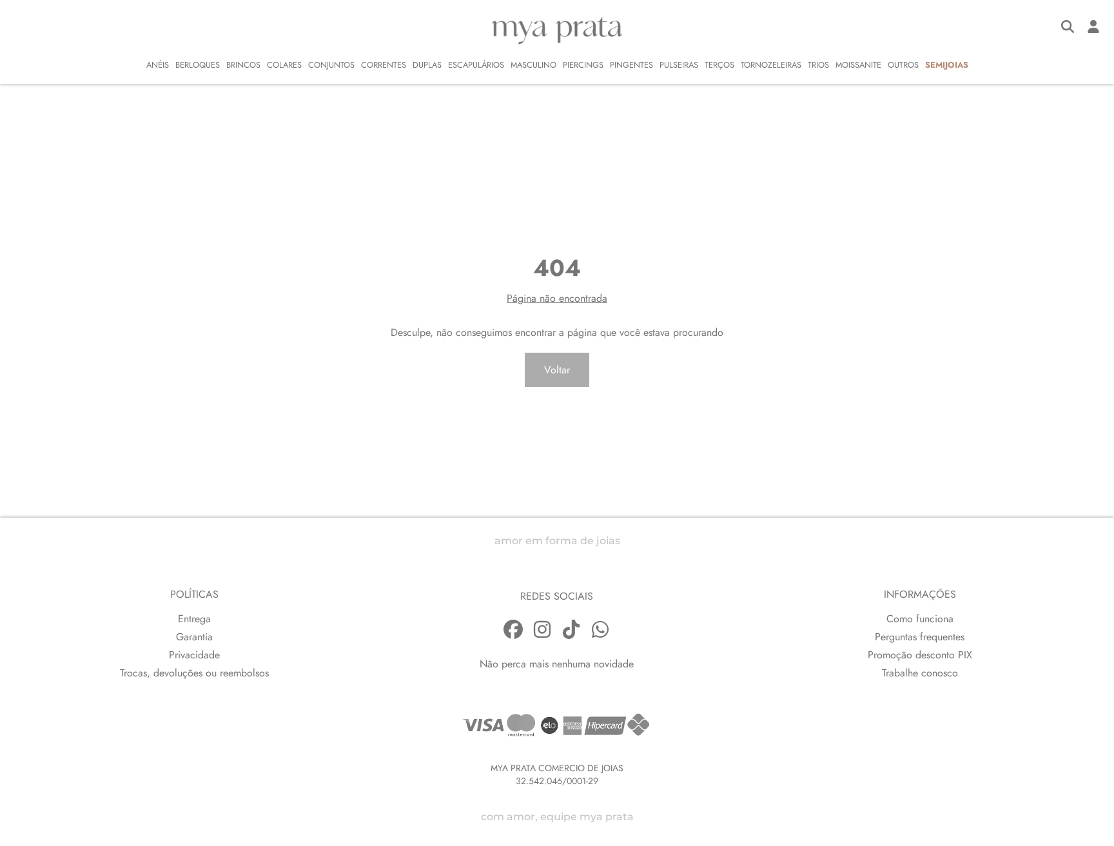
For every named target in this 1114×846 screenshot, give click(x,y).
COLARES (284, 65)
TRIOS (818, 65)
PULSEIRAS (679, 65)
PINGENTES (631, 65)
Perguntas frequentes (919, 636)
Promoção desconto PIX (920, 654)
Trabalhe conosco (920, 672)
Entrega (194, 618)
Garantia (194, 636)
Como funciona (919, 618)
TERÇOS (719, 65)
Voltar (557, 369)
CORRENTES (383, 65)
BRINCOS (243, 65)
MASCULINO (533, 65)
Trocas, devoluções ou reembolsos (194, 672)
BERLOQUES (197, 65)
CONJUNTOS (331, 65)
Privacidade (194, 654)
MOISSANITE (858, 65)
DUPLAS (427, 65)
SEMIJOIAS (946, 65)
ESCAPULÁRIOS (476, 65)
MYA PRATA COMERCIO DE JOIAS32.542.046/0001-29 (557, 774)
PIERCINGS (583, 65)
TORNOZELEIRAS (771, 65)
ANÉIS (157, 65)
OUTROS (903, 65)
